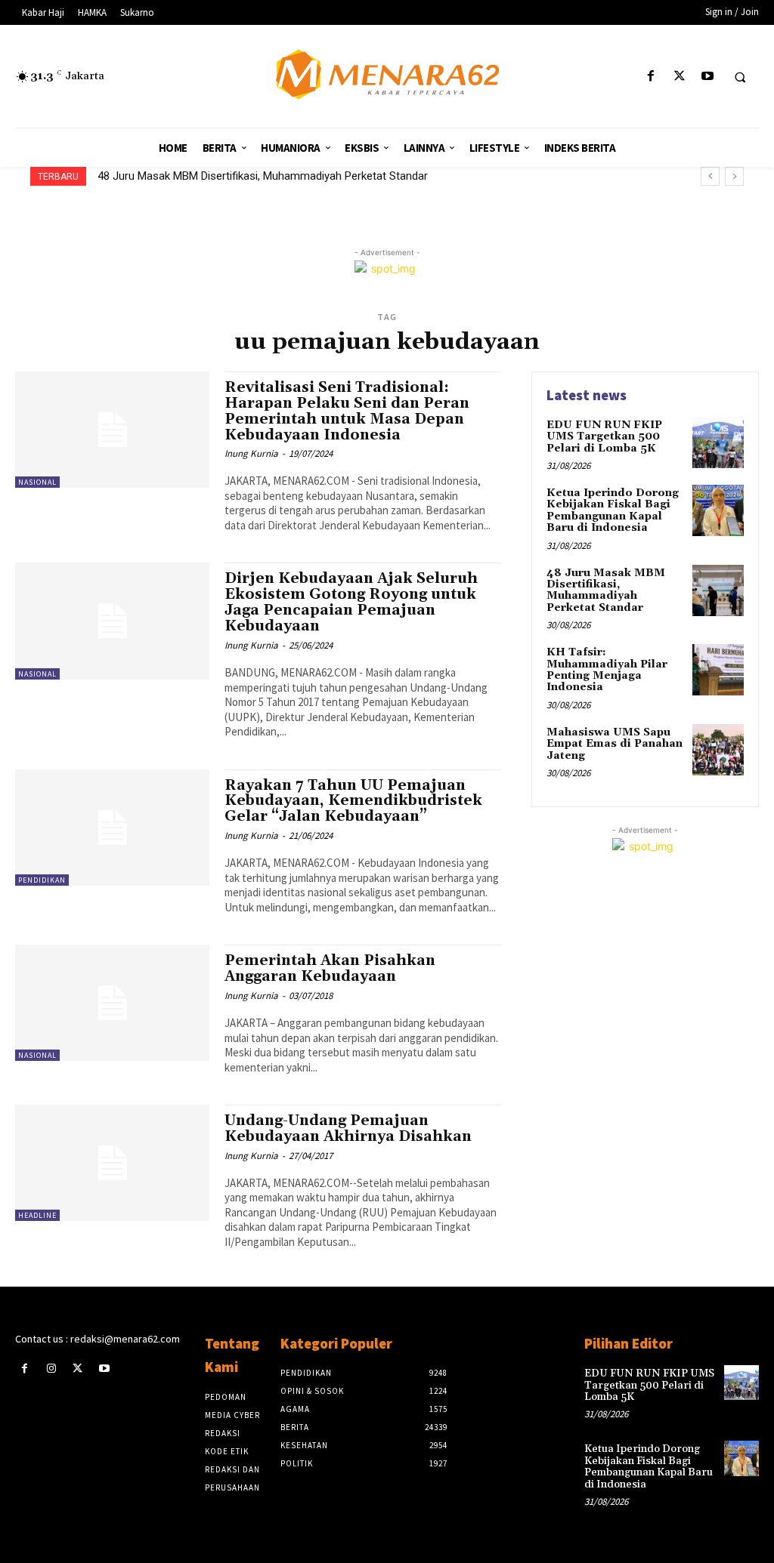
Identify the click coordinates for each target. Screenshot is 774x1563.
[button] (740, 77)
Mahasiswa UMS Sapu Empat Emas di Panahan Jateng (614, 744)
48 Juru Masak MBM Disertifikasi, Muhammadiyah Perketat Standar (605, 590)
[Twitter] (679, 76)
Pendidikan (42, 880)
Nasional (37, 482)
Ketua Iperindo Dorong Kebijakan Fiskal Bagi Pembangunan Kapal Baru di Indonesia (612, 510)
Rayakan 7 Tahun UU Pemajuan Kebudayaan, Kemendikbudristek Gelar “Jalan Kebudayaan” (353, 801)
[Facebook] (651, 76)
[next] (734, 176)
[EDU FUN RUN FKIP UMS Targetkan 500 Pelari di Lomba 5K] (718, 442)
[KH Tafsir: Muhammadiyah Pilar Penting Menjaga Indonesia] (718, 669)
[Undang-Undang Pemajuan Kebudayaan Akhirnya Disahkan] (112, 1163)
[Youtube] (707, 76)
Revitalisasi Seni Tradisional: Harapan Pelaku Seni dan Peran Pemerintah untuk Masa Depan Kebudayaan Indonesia (346, 411)
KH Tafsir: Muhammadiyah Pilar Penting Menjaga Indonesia (247, 176)
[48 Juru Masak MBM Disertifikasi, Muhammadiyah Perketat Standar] (718, 590)
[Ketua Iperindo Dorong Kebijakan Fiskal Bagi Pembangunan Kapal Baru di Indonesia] (718, 510)
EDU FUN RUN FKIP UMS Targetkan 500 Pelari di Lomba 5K (604, 436)
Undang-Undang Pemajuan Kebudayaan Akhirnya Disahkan (348, 1128)
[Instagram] (51, 1368)
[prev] (710, 176)
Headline (37, 1215)
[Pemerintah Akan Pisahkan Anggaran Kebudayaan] (112, 1003)
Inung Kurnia (251, 453)
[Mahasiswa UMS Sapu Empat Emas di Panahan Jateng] (718, 749)
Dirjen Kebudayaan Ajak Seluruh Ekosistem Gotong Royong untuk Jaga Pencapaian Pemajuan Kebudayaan (351, 602)
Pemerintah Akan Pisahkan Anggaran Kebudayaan (329, 968)
